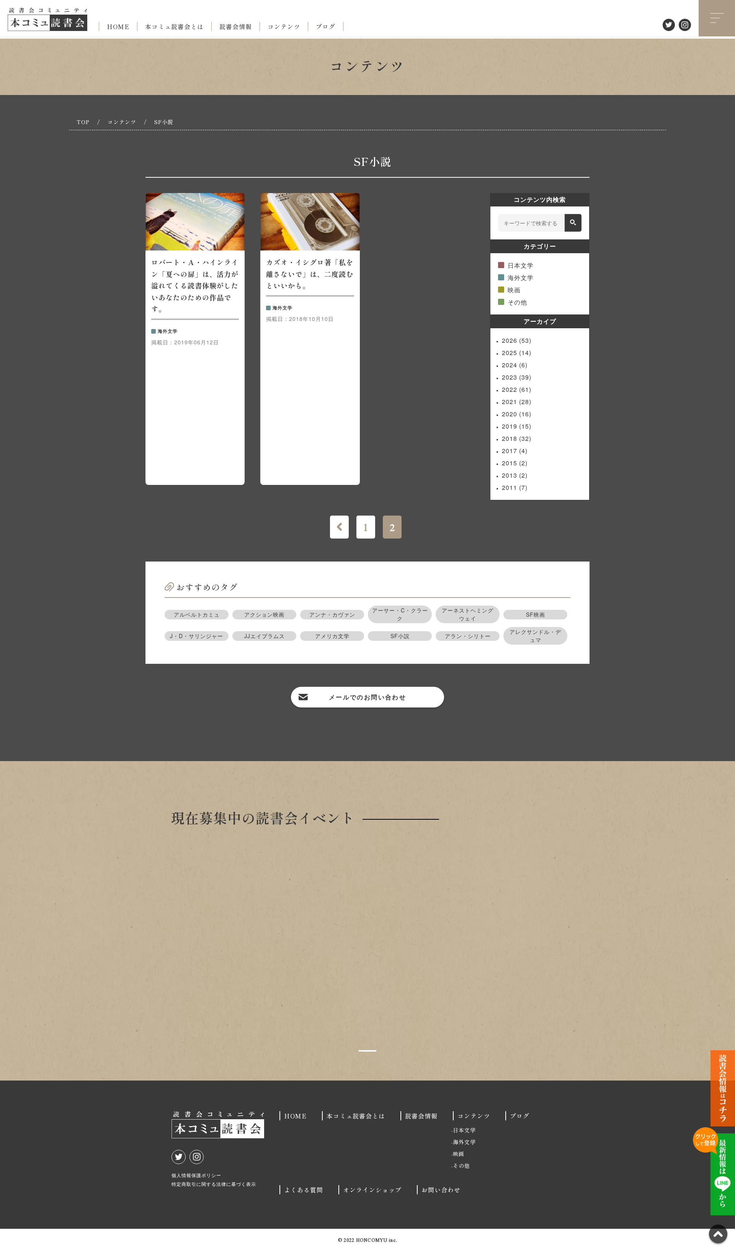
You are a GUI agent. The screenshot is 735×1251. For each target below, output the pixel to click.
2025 (516, 352)
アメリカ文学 (332, 636)
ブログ (325, 26)
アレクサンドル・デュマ (535, 636)
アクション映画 (264, 614)
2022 (516, 389)
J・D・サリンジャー (196, 636)
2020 (516, 413)
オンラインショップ (372, 1189)
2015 (515, 462)
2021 (516, 401)
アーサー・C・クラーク (400, 614)
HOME (118, 26)
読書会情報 (235, 26)
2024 (515, 364)
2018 (516, 438)
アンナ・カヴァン (332, 614)
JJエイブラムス (264, 636)
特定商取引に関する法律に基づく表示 (214, 1184)
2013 (515, 475)
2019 (516, 426)
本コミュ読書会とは (174, 26)
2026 (516, 340)
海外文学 (521, 277)
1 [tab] (367, 1051)
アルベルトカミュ (197, 614)
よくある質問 (303, 1189)
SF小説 (400, 636)
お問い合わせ (441, 1189)
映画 (514, 289)
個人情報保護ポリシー (196, 1175)
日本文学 (521, 265)
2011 (515, 487)
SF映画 (535, 614)
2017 (515, 450)
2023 (516, 377)
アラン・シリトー (468, 636)
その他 (517, 302)
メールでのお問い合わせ (367, 697)
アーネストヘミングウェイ (467, 614)
